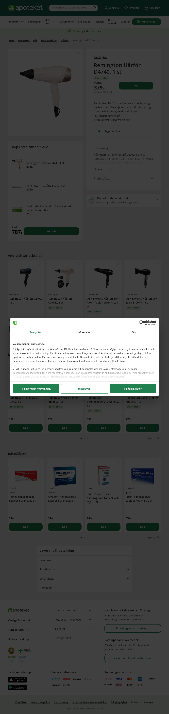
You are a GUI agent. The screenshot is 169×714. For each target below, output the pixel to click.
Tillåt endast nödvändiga (36, 388)
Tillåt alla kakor (133, 388)
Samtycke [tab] (35, 332)
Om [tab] (134, 332)
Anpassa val (83, 388)
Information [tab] (84, 332)
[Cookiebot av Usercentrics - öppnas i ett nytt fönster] (141, 322)
